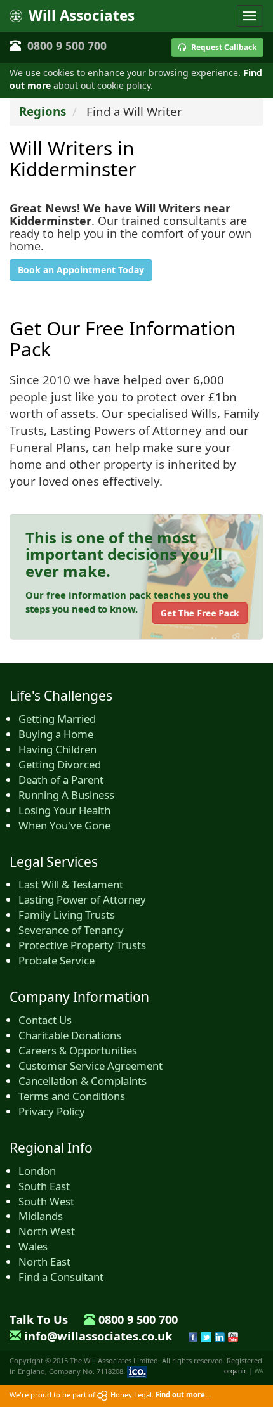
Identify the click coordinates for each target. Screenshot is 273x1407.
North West (46, 1231)
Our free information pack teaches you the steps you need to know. (127, 601)
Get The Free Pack (200, 613)
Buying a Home (55, 734)
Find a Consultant (60, 1276)
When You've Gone (64, 825)
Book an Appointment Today (81, 270)
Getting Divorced (59, 764)
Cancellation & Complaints (82, 1080)
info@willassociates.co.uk (98, 1336)
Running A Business (66, 795)
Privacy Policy (51, 1111)
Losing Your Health (64, 810)
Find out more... (183, 1394)
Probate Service (56, 960)
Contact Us (45, 1020)
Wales (33, 1246)
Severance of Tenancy (71, 930)
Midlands (40, 1216)
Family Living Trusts (66, 914)
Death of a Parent (60, 779)
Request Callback (222, 47)
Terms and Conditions (71, 1096)
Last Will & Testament (70, 884)
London (37, 1171)
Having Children (57, 749)
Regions (42, 111)
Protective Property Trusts (82, 945)
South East (44, 1186)
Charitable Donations (69, 1035)
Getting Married (57, 718)
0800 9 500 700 (67, 45)
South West (46, 1201)
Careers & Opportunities (77, 1050)
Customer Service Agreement (90, 1065)
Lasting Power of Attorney (82, 899)
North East (44, 1261)
